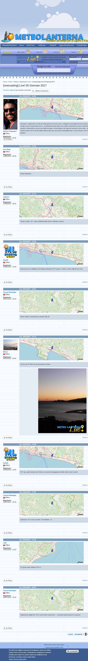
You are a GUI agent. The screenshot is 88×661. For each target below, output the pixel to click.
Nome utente (73, 57)
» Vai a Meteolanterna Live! (52, 62)
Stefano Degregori (10, 131)
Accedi (5, 90)
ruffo (5, 543)
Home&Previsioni (9, 45)
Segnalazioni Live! (25, 82)
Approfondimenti (66, 45)
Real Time (30, 45)
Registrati (73, 62)
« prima (70, 634)
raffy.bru (6, 197)
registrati (12, 90)
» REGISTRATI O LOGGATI (26, 62)
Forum (10, 82)
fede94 (5, 260)
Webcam (42, 45)
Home (5, 82)
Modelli (53, 45)
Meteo (16, 82)
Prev (2, 51)
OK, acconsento (72, 651)
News (21, 45)
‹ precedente (78, 634)
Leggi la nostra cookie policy (18, 659)
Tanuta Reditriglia (9, 292)
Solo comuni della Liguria (62, 66)
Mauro (5, 352)
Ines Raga (7, 149)
